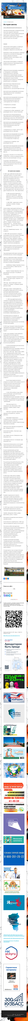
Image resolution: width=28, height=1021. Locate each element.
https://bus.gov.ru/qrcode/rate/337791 (11, 635)
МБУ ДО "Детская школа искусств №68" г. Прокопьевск (15, 1015)
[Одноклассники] (6, 578)
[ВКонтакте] (4, 578)
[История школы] (15, 576)
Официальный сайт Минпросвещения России (13, 938)
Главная (5, 21)
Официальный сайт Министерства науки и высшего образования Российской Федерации (13, 935)
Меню (7, 16)
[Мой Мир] (8, 578)
